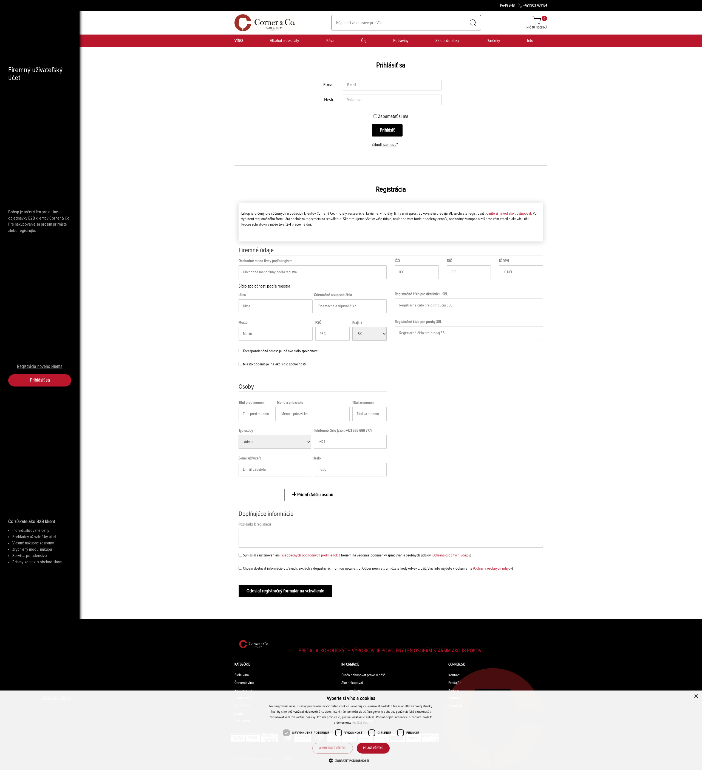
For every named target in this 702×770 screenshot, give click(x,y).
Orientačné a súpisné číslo (333, 295)
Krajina (357, 323)
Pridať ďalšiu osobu (314, 494)
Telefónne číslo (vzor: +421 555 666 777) (343, 431)
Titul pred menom (252, 403)
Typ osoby (246, 431)
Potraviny (401, 40)
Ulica (242, 295)
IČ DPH (504, 261)
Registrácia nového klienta (40, 366)
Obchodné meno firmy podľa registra (265, 261)
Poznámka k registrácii (255, 524)
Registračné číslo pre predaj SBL (418, 322)
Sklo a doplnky (447, 40)
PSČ (318, 323)
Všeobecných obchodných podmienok (309, 555)
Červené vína (244, 683)
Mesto (243, 323)
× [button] (696, 696)
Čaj (363, 40)
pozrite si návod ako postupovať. (508, 213)
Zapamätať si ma (392, 116)
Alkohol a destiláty (284, 40)
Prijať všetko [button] (373, 748)
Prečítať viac (360, 722)
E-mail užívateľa (250, 458)
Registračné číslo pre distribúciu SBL (421, 294)
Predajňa (454, 683)
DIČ (449, 261)
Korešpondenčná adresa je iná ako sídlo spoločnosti (280, 351)
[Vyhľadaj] (473, 23)
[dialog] (351, 730)
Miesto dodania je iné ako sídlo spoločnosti (274, 364)
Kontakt (454, 675)
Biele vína (241, 675)
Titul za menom (363, 403)
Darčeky (493, 40)
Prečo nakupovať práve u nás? (363, 675)
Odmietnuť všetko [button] (332, 748)
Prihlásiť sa (40, 380)
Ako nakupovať (352, 683)
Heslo (329, 99)
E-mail (329, 85)
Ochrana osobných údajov (451, 555)
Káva (330, 40)
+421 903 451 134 (535, 5)
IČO (397, 261)
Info (530, 40)
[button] (351, 760)
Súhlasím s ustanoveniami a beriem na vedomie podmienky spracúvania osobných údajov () (356, 555)
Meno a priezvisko (290, 403)
